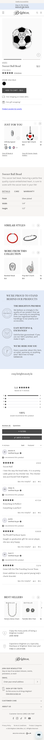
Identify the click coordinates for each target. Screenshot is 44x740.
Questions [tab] (16, 426)
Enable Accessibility (22, 1)
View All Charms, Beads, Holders (30, 154)
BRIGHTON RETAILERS (19, 733)
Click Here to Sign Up (13, 694)
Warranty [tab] (29, 191)
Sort (23, 445)
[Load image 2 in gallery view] (31, 59)
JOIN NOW (13, 636)
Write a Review (27, 438)
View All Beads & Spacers (7, 154)
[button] (3, 13)
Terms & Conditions (20, 725)
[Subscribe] (37, 681)
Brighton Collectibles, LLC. (18, 728)
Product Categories (35, 725)
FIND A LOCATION (17, 649)
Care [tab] (16, 191)
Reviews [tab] (6, 426)
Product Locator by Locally (12, 109)
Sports (4, 62)
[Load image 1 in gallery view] (12, 59)
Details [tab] (6, 191)
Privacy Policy (6, 725)
